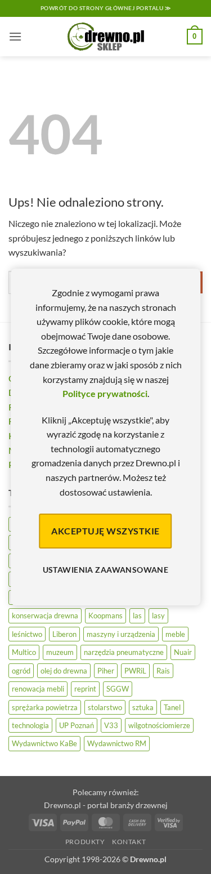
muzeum (60, 652)
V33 (111, 725)
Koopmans (105, 615)
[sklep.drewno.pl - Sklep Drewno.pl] (106, 36)
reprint (85, 688)
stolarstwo (105, 707)
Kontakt (129, 841)
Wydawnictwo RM (116, 743)
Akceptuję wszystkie (105, 530)
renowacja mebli (38, 688)
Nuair (183, 652)
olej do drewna (64, 670)
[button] (15, 36)
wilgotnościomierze (159, 725)
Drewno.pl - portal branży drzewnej (106, 805)
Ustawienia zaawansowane (106, 569)
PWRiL (135, 670)
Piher (105, 670)
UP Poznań (76, 725)
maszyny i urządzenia (121, 634)
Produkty (85, 841)
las (137, 615)
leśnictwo (27, 634)
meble (175, 634)
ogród (21, 670)
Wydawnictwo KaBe (44, 743)
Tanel (172, 707)
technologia (30, 725)
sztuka (143, 707)
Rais (163, 670)
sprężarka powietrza (45, 707)
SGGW (117, 688)
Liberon (64, 634)
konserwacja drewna (45, 615)
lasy (158, 615)
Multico (24, 652)
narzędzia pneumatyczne (124, 652)
